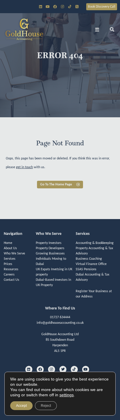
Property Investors (48, 243)
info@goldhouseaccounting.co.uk (60, 323)
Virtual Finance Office (91, 264)
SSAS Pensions (86, 269)
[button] (97, 29)
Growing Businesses (50, 253)
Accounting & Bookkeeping (95, 243)
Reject (46, 406)
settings (66, 395)
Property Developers (50, 248)
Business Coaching (89, 259)
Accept (21, 406)
